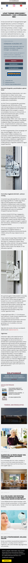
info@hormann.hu (9, 82)
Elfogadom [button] (6, 560)
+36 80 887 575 (9, 80)
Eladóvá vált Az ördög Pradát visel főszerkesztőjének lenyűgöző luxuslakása (13, 456)
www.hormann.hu (13, 330)
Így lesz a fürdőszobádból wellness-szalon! (14, 537)
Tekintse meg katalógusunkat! (13, 84)
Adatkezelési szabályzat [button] (8, 557)
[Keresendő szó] (26, 8)
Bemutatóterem (13, 64)
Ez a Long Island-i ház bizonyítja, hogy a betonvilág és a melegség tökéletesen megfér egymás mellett (13, 497)
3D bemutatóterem (13, 68)
